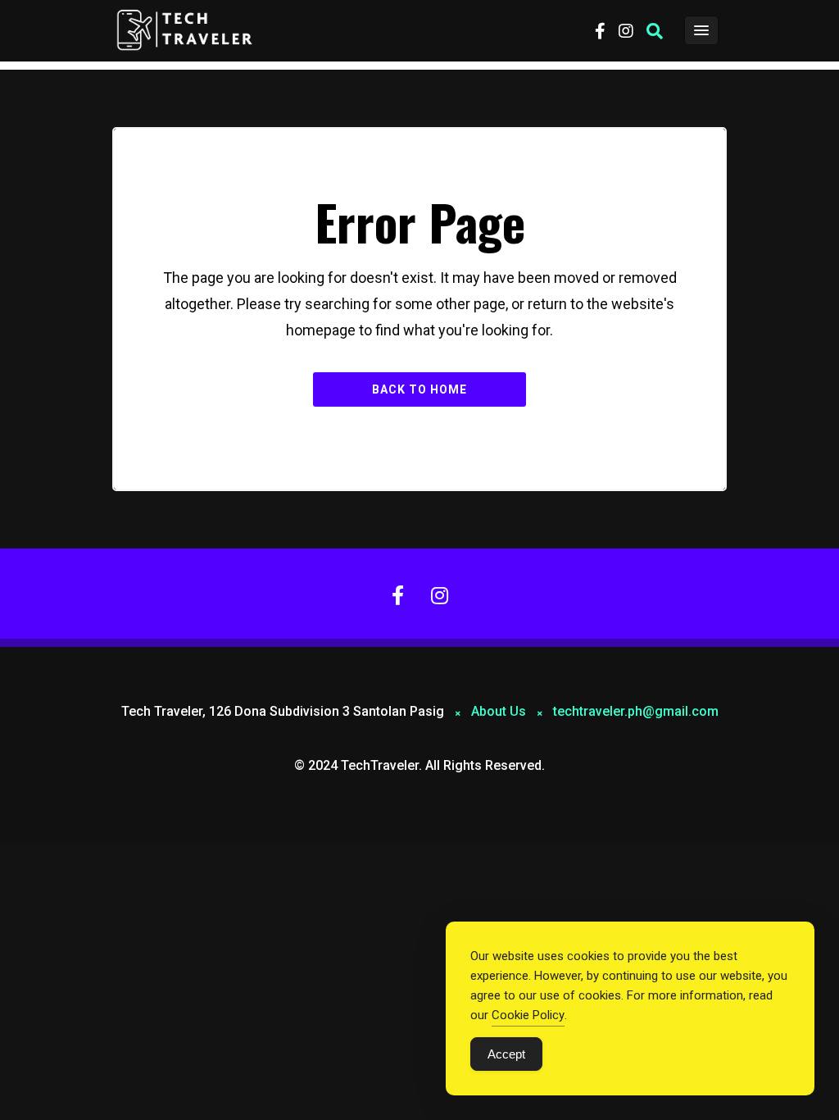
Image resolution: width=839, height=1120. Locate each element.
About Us (498, 711)
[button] (654, 31)
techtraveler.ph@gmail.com (636, 711)
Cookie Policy (528, 1015)
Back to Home (419, 389)
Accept (506, 1054)
